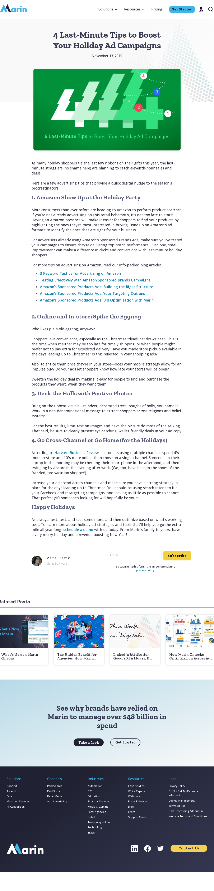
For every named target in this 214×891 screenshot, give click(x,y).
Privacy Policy (177, 786)
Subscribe (177, 556)
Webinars (134, 796)
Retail (91, 817)
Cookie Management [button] (182, 800)
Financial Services (99, 801)
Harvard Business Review (76, 452)
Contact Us (189, 848)
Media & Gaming (98, 806)
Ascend (11, 791)
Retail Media (54, 796)
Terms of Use (177, 806)
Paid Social (54, 791)
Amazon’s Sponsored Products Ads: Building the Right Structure (96, 286)
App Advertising (57, 801)
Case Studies (136, 786)
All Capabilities (16, 806)
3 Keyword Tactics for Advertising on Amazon (80, 273)
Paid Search (54, 786)
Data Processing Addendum (186, 811)
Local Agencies (97, 812)
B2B (90, 791)
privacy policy (145, 570)
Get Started (125, 742)
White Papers (136, 791)
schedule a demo (78, 529)
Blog (131, 806)
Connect (12, 786)
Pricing (156, 9)
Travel (91, 832)
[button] (107, 9)
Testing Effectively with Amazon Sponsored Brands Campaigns (95, 280)
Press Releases (138, 801)
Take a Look (88, 742)
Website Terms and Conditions (188, 816)
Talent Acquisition (99, 822)
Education (94, 796)
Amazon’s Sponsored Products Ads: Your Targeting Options (92, 293)
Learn (131, 812)
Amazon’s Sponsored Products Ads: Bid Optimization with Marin (97, 300)
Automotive (95, 786)
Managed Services (18, 801)
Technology (95, 827)
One (9, 796)
